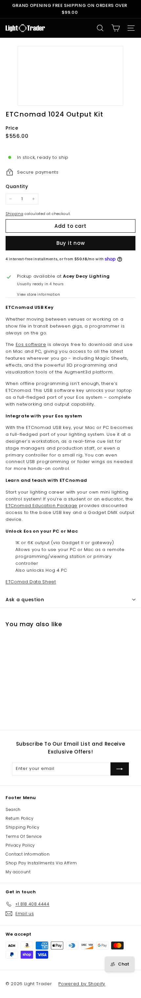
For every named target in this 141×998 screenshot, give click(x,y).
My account (18, 872)
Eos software (31, 344)
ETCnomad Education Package (41, 505)
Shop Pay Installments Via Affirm (41, 863)
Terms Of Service (24, 836)
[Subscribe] (120, 768)
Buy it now (70, 243)
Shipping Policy (23, 827)
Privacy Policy (20, 845)
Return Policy (19, 818)
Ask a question (25, 599)
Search (13, 809)
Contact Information (28, 854)
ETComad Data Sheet (31, 582)
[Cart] (115, 28)
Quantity (17, 186)
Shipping (14, 213)
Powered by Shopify (81, 984)
